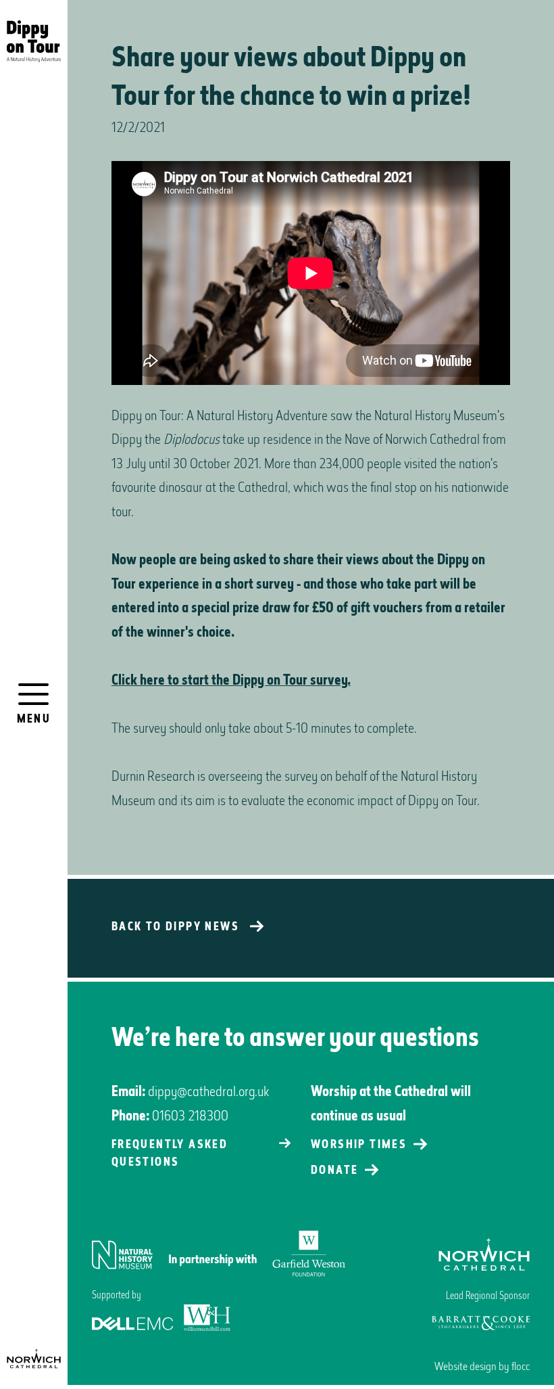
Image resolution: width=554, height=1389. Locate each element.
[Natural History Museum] (218, 1255)
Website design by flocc (482, 1367)
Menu (34, 719)
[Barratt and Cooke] (481, 1323)
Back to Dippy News (175, 927)
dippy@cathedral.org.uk (208, 1092)
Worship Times (359, 1145)
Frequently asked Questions (169, 1154)
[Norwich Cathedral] (34, 1359)
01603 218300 (190, 1117)
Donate (334, 1171)
